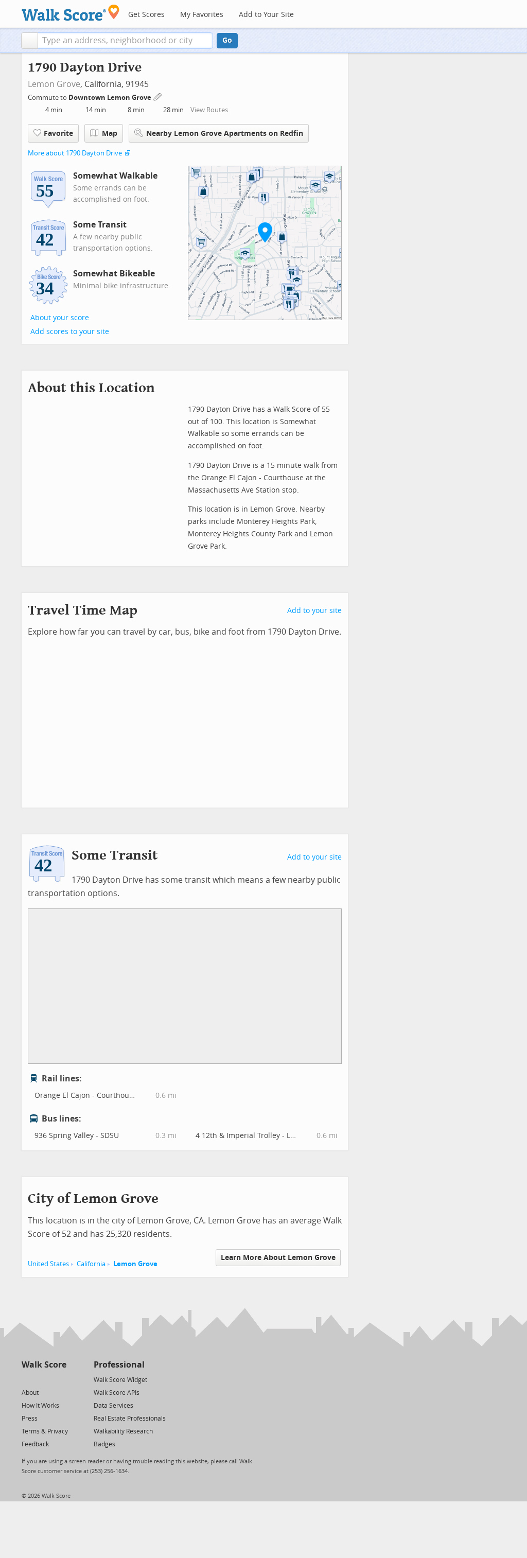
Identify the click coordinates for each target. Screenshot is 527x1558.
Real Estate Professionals (130, 1418)
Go (227, 40)
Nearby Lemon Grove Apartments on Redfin (224, 133)
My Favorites (201, 14)
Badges (104, 1444)
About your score (59, 317)
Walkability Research (123, 1431)
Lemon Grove (54, 84)
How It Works (40, 1405)
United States (48, 1264)
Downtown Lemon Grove (110, 97)
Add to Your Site (266, 14)
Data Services (113, 1405)
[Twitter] (27, 1379)
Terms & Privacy (45, 1431)
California (91, 1264)
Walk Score (44, 1365)
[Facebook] (43, 1379)
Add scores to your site (69, 331)
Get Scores (146, 14)
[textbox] (125, 40)
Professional (119, 1365)
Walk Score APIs (116, 1392)
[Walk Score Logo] (71, 12)
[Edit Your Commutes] (158, 96)
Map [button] (109, 133)
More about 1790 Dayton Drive (75, 153)
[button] (29, 40)
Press (30, 1418)
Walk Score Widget (120, 1380)
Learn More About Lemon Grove (278, 1257)
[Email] (59, 1379)
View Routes (209, 110)
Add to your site (314, 610)
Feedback (35, 1444)
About (30, 1392)
